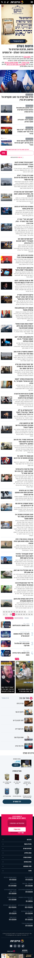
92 (9, 612)
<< (32, 612)
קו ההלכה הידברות (11, 897)
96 (29, 614)
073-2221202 (29, 925)
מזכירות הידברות (29, 877)
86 (25, 612)
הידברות (29, 840)
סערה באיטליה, (25, 62)
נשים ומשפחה (27, 866)
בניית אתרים (25, 952)
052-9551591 (29, 907)
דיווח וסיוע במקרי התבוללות (9, 905)
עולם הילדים (27, 853)
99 (21, 614)
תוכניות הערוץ (27, 848)
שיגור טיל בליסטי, (10, 64)
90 (14, 612)
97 (26, 614)
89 (17, 612)
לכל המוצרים (17, 801)
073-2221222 (29, 879)
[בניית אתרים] (25, 950)
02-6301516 (29, 901)
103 (11, 614)
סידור (29, 871)
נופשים (14, 911)
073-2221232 (29, 892)
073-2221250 (12, 919)
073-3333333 (29, 919)
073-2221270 (12, 913)
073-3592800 (12, 886)
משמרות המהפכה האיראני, (11, 62)
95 (32, 614)
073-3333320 (12, 893)
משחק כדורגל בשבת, (20, 64)
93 (6, 612)
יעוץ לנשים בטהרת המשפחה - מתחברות (25, 898)
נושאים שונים (27, 857)
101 (16, 614)
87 (22, 612)
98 (24, 614)
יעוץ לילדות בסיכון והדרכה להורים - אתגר (10, 890)
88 (19, 612)
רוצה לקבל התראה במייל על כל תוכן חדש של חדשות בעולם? (17, 150)
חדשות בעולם (27, 57)
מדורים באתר (27, 844)
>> (4, 614)
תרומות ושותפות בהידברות (10, 877)
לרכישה (16, 765)
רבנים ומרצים (27, 862)
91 (11, 612)
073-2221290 (29, 913)
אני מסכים (16, 157)
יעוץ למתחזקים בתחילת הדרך (25, 889)
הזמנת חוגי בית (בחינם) (27, 911)
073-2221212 (12, 879)
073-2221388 (29, 886)
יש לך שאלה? (5, 698)
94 (4, 612)
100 (19, 614)
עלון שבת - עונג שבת (27, 883)
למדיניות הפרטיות (14, 157)
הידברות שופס (13, 917)
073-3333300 (12, 899)
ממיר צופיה (30, 917)
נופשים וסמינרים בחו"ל (27, 923)
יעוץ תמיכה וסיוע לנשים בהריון (25, 905)
